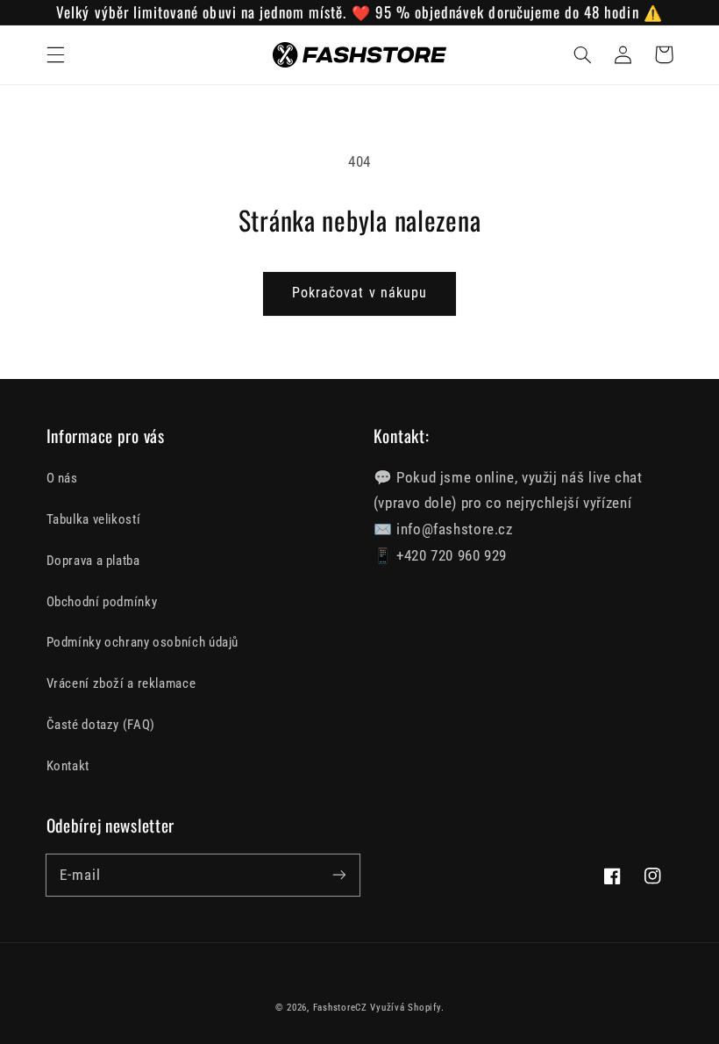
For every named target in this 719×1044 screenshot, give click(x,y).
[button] (55, 54)
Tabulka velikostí (93, 519)
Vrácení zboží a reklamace (121, 683)
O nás (62, 478)
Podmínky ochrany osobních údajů (142, 642)
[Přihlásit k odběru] (339, 875)
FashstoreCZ (340, 1007)
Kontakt (67, 766)
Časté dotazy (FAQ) (100, 725)
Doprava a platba (93, 560)
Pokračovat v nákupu (359, 292)
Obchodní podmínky (102, 602)
